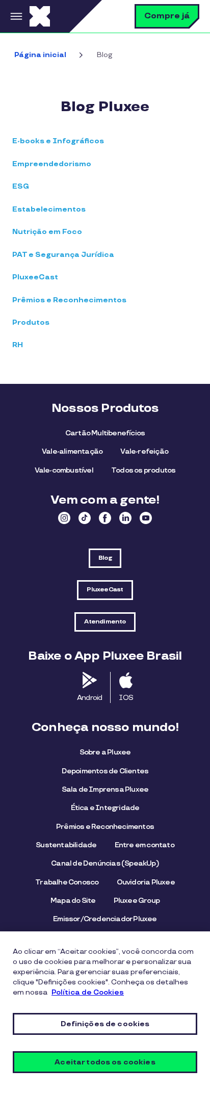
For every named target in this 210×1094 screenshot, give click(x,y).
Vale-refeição (144, 451)
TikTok (84, 518)
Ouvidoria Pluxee (146, 882)
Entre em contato (144, 845)
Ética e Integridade (105, 807)
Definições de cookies (105, 1024)
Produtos (30, 322)
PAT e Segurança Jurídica (63, 254)
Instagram (64, 518)
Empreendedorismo (51, 164)
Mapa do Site (72, 900)
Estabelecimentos (49, 209)
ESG (20, 186)
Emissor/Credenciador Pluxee (104, 919)
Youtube (146, 518)
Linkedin (125, 518)
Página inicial (40, 54)
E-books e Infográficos (58, 141)
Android (89, 697)
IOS (126, 697)
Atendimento (104, 622)
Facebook (105, 518)
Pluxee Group (137, 900)
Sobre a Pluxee (105, 752)
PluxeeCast (35, 277)
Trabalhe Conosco (66, 882)
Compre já (167, 16)
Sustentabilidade (66, 845)
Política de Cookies (87, 992)
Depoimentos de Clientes (105, 771)
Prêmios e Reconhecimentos (69, 300)
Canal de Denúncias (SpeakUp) (105, 863)
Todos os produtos (143, 470)
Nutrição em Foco (47, 231)
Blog (105, 558)
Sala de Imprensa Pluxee (105, 789)
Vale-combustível (64, 470)
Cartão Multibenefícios (105, 433)
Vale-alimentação (72, 451)
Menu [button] (15, 16)
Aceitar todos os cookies (105, 1062)
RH (17, 345)
